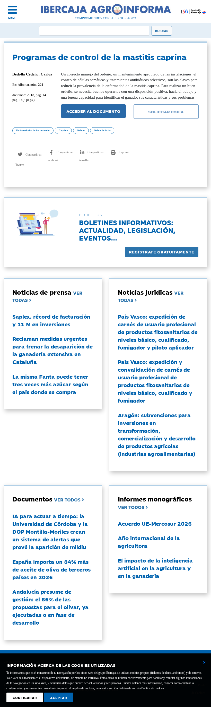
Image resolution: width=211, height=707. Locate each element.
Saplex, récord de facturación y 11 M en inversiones (51, 320)
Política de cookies (152, 688)
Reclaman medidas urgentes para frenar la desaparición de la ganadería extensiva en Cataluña (52, 350)
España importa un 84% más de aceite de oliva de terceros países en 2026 (51, 569)
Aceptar (58, 697)
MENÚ (12, 18)
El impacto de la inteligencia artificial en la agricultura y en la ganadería (155, 568)
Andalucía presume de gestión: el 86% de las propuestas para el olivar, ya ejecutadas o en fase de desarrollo (50, 606)
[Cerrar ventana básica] (204, 662)
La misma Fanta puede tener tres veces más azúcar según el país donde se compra (50, 384)
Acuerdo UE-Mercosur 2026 (155, 523)
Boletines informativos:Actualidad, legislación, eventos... (127, 229)
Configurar (25, 697)
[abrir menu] (12, 10)
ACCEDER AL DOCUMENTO (93, 111)
